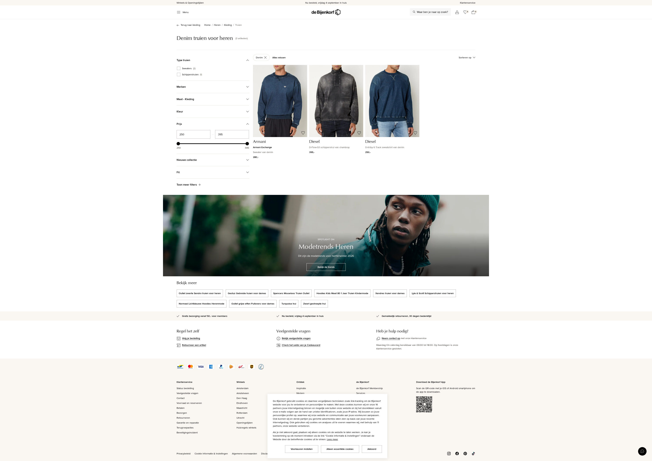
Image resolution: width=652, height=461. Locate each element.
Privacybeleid (184, 453)
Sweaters (188, 68)
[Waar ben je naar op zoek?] (414, 12)
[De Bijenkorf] (326, 12)
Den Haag (242, 398)
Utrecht (240, 417)
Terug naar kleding (190, 25)
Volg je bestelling (191, 338)
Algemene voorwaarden (244, 453)
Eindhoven (242, 403)
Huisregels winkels (246, 427)
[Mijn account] (457, 12)
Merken (300, 393)
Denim (259, 57)
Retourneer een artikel (194, 345)
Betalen (181, 408)
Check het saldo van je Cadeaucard (301, 345)
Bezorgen (182, 412)
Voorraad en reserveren (189, 403)
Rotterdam (242, 412)
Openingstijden (245, 422)
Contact (181, 398)
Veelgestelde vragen (187, 393)
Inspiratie (301, 388)
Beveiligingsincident (187, 432)
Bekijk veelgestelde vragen (296, 338)
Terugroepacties (185, 427)
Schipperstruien (192, 74)
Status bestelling (185, 388)
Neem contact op (391, 338)
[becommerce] (261, 368)
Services (360, 393)
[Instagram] (449, 453)
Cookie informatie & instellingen (211, 453)
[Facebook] (457, 453)
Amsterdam (242, 388)
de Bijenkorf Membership (369, 388)
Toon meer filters (187, 185)
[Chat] (642, 451)
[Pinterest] (465, 453)
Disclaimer (266, 453)
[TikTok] (473, 453)
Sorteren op (465, 57)
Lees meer (332, 439)
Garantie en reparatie (188, 422)
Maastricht (242, 408)
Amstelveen (243, 393)
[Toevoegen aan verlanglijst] (303, 133)
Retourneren (183, 417)
